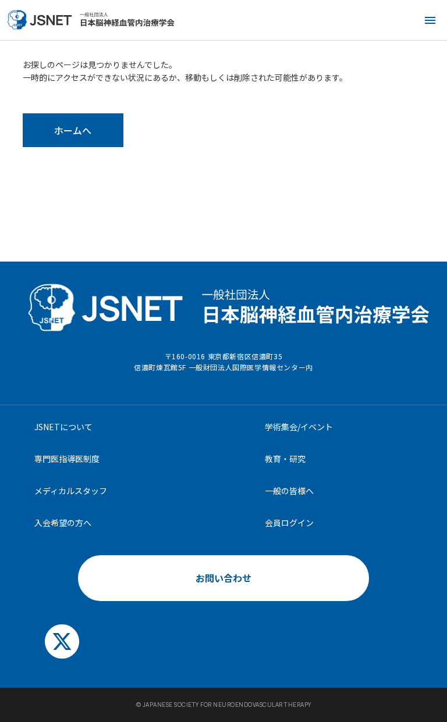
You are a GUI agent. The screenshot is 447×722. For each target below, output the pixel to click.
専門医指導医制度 (67, 458)
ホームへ (72, 130)
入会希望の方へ (62, 522)
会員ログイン (289, 522)
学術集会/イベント (299, 427)
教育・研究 (285, 458)
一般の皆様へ (289, 490)
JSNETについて (63, 427)
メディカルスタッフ (70, 490)
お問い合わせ (223, 578)
